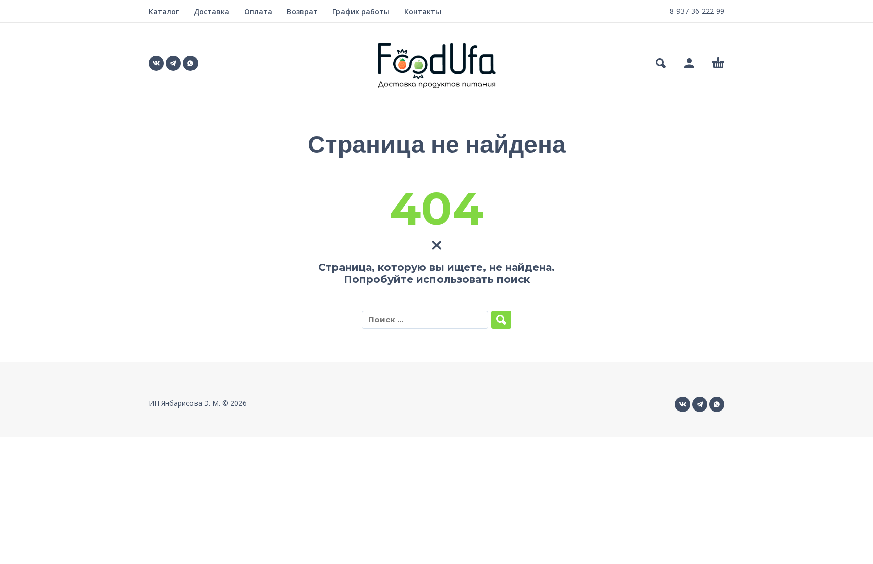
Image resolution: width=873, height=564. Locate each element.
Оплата (258, 11)
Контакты (422, 11)
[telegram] (173, 63)
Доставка (211, 11)
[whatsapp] (190, 63)
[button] (661, 63)
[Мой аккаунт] (689, 63)
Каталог (164, 11)
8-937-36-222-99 (697, 11)
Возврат (302, 11)
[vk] (156, 63)
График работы (361, 11)
